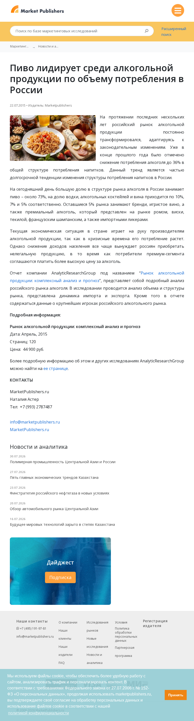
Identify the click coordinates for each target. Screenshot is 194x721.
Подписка (60, 577)
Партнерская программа (124, 651)
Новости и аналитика (95, 659)
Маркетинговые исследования (20, 46)
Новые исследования (97, 642)
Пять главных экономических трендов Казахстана (54, 477)
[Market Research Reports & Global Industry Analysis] (37, 9)
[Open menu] (178, 10)
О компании (68, 622)
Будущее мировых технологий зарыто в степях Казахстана (62, 524)
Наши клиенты (65, 634)
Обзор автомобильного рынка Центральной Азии (54, 508)
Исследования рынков (97, 626)
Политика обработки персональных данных (126, 635)
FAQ (62, 663)
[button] (159, 695)
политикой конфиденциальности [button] (38, 713)
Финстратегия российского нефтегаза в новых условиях (59, 493)
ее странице (55, 368)
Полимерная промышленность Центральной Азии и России (62, 461)
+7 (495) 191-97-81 (32, 628)
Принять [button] (175, 695)
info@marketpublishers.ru (35, 422)
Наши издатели (65, 650)
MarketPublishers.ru (29, 429)
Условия (121, 622)
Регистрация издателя (155, 623)
